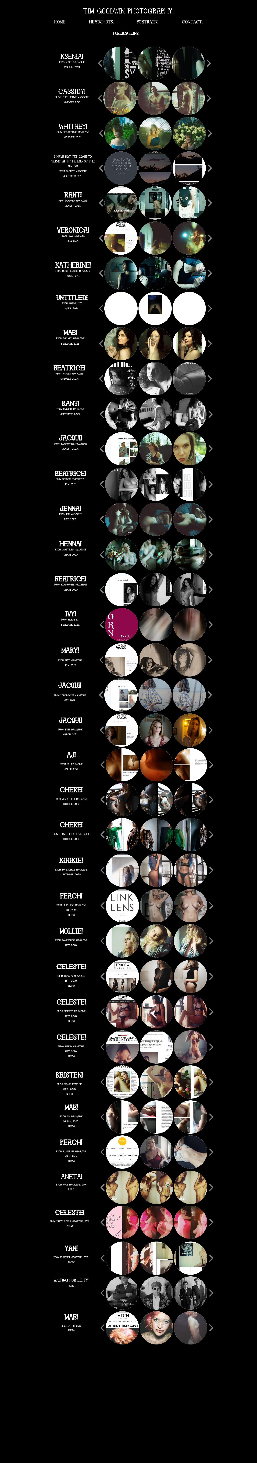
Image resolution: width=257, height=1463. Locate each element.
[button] (120, 63)
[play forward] (209, 63)
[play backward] (100, 63)
